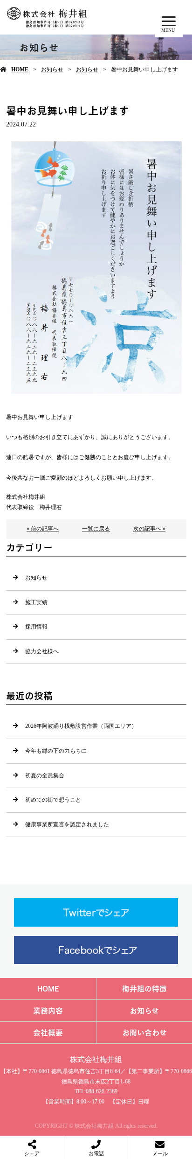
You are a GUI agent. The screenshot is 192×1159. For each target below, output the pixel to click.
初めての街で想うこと (53, 799)
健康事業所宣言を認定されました (67, 824)
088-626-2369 (101, 1091)
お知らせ (52, 69)
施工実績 (36, 602)
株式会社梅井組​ (96, 1059)
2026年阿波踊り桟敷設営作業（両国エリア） (81, 726)
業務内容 (48, 1010)
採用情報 (36, 626)
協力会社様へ (42, 651)
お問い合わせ (144, 1032)
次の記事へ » (149, 528)
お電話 (96, 1153)
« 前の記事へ (43, 528)
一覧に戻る (96, 528)
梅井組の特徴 (144, 988)
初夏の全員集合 (44, 775)
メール (160, 1153)
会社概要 (48, 1032)
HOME (19, 69)
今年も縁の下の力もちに (56, 750)
